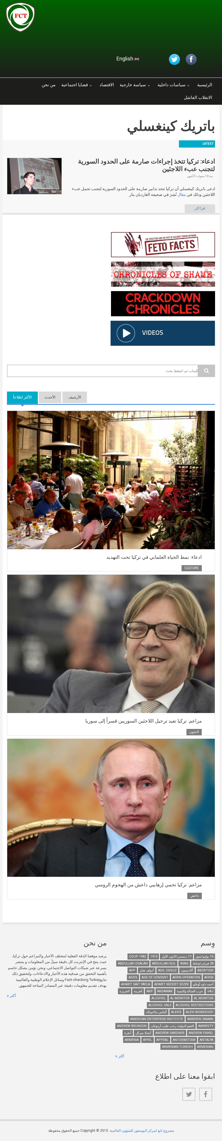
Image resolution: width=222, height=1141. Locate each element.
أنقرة (127, 1033)
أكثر (12, 995)
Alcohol (158, 998)
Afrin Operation (186, 977)
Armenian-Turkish (177, 1047)
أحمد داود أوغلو (203, 984)
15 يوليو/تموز (204, 956)
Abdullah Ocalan (133, 963)
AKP (150, 991)
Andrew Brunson (132, 1026)
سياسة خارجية (133, 84)
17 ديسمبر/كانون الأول (176, 956)
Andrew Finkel (201, 1033)
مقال (181, 194)
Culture (191, 568)
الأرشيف (74, 397)
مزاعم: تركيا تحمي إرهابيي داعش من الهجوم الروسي (148, 885)
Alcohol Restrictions (194, 1005)
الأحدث (50, 397)
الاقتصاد (106, 84)
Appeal (162, 1040)
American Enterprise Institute (156, 1019)
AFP (132, 970)
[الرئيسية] (74, 18)
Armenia (132, 1040)
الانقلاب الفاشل (198, 97)
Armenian (205, 1047)
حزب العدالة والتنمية (190, 991)
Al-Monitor (180, 998)
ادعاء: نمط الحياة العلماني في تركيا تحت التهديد (154, 557)
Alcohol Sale (160, 1005)
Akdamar (165, 991)
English (125, 59)
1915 (153, 956)
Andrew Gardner (170, 1033)
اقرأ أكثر (200, 208)
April (147, 1040)
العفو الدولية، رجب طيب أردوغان (172, 1026)
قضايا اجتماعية (74, 84)
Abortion (205, 970)
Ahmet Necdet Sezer (171, 984)
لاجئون (194, 732)
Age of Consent (155, 977)
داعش (194, 896)
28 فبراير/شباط (203, 963)
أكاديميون (187, 970)
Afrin (208, 977)
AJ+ (210, 991)
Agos (133, 977)
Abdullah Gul (164, 963)
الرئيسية (204, 84)
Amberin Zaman (200, 1019)
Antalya (206, 1040)
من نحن (49, 84)
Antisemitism (184, 1040)
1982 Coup (137, 956)
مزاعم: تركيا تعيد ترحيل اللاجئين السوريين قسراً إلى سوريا (143, 721)
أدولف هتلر (147, 970)
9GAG (184, 963)
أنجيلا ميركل (143, 1033)
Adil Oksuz (167, 970)
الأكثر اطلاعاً (19, 397)
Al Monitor (203, 998)
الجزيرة (125, 991)
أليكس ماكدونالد (156, 1012)
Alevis (176, 1012)
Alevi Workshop (199, 1012)
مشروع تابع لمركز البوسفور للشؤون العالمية (142, 1131)
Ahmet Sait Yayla (135, 984)
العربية (138, 991)
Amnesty (205, 1026)
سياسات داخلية (172, 84)
